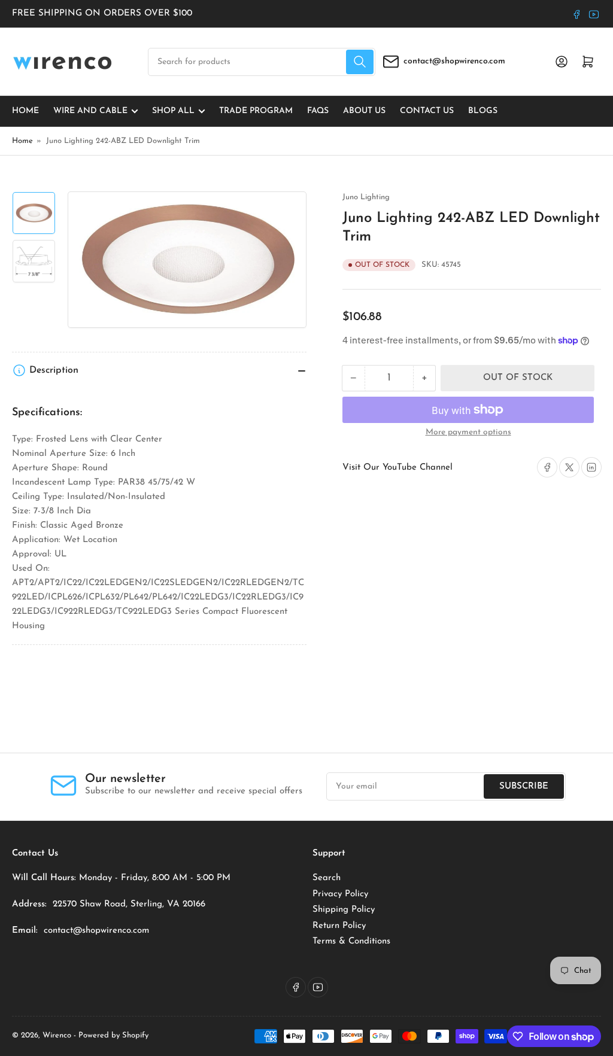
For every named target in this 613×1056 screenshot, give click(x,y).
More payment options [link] (468, 432)
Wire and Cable (90, 110)
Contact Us (427, 110)
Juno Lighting (366, 197)
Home (25, 110)
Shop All (173, 110)
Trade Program (256, 110)
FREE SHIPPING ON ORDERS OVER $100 (102, 13)
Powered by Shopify (113, 1035)
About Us (364, 110)
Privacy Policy (340, 894)
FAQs (318, 110)
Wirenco (57, 1035)
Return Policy (339, 925)
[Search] (360, 62)
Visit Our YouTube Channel (397, 467)
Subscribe (523, 786)
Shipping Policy (343, 909)
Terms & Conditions (351, 941)
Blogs (482, 110)
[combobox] (261, 62)
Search (326, 878)
